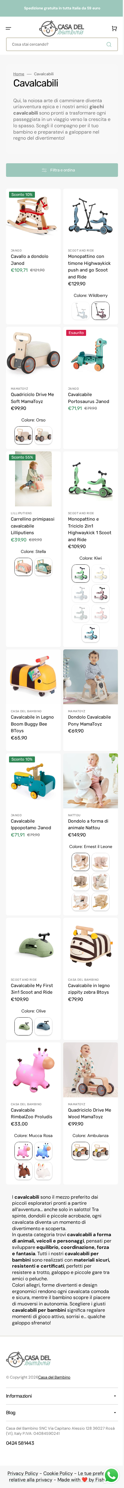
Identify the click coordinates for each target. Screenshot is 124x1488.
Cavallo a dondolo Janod (29, 258)
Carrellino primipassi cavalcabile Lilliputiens (22, 523)
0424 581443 (20, 1443)
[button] (8, 28)
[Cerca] (105, 44)
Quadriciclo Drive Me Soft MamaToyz (30, 393)
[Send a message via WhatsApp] (107, 1475)
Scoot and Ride (79, 248)
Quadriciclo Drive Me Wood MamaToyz (87, 1097)
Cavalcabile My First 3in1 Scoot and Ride (32, 975)
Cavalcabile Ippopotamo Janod (31, 813)
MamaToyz (19, 384)
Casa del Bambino (26, 702)
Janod (16, 248)
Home (18, 74)
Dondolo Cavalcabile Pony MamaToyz (87, 711)
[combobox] (59, 44)
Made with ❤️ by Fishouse (84, 1480)
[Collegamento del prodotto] (32, 385)
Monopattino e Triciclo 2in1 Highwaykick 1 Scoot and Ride (82, 523)
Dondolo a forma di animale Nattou (86, 813)
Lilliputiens (21, 506)
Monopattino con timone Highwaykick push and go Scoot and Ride (87, 265)
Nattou (72, 804)
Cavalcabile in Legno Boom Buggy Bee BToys (31, 714)
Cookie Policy (56, 1473)
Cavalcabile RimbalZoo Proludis (31, 1097)
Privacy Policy (20, 1473)
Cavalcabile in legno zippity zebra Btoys (87, 975)
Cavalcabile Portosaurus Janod (86, 393)
